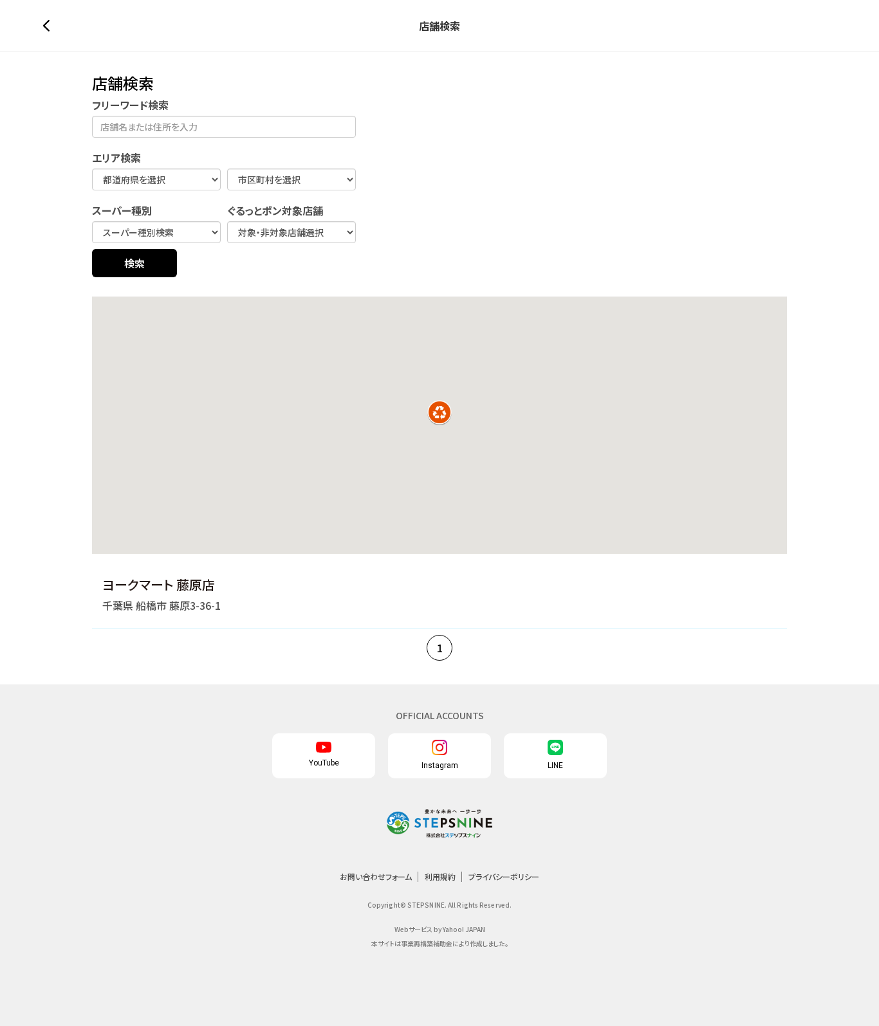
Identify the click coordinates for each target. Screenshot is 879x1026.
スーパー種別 (122, 210)
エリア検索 (116, 158)
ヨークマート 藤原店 (158, 584)
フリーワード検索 (130, 105)
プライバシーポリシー (503, 876)
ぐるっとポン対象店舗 (275, 210)
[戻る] (50, 26)
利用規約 (440, 876)
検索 (134, 263)
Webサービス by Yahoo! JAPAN (439, 929)
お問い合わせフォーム (376, 876)
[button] (439, 412)
